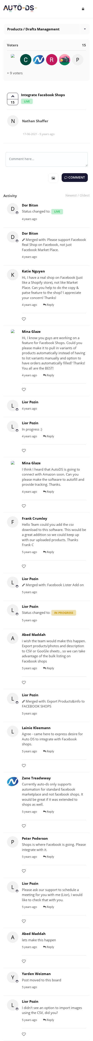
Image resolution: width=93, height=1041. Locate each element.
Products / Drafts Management (33, 29)
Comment (76, 177)
